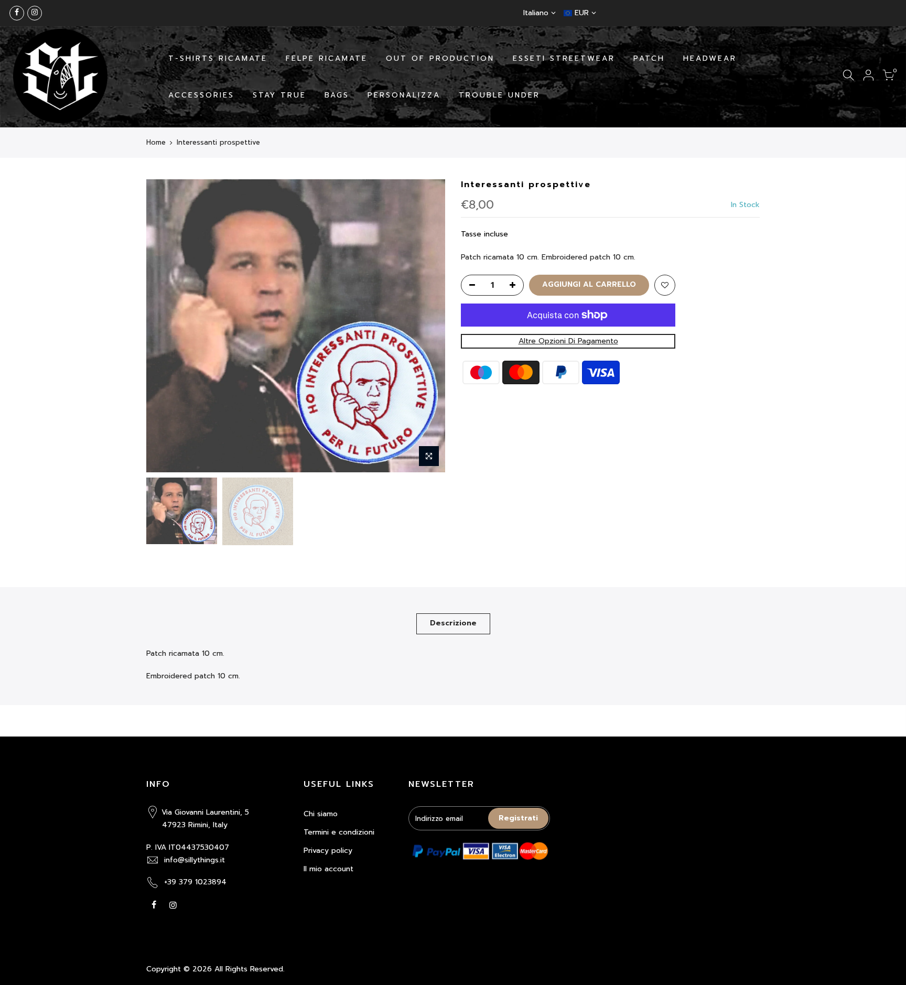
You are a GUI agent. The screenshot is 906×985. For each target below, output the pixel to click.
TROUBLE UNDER (499, 95)
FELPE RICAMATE (327, 58)
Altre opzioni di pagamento (568, 341)
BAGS (337, 95)
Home (156, 142)
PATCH (649, 58)
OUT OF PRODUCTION (440, 58)
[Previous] (164, 325)
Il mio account (328, 868)
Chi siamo (321, 813)
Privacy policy (328, 850)
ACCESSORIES (201, 95)
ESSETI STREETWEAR (564, 58)
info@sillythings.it (194, 859)
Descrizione (453, 623)
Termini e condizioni (339, 832)
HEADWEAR (710, 58)
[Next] (426, 325)
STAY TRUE (279, 95)
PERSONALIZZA (404, 95)
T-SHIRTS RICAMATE (217, 58)
